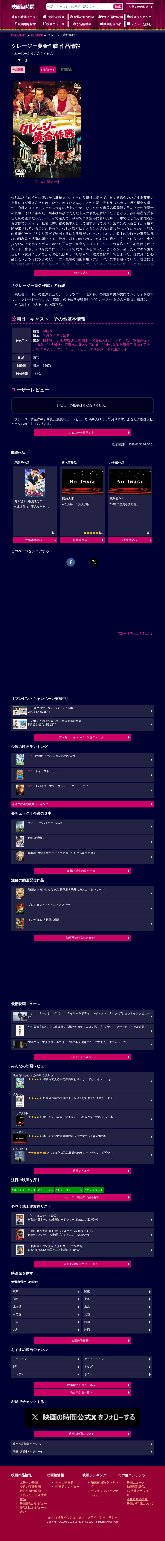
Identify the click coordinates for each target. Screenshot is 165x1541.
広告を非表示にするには (134, 633)
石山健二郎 (97, 345)
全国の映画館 (64, 1482)
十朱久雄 (112, 345)
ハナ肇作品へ (128, 540)
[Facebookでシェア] (70, 562)
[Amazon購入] (47, 181)
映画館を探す (27, 24)
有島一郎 (43, 345)
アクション (20, 1359)
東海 (87, 1298)
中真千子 (50, 349)
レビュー (46, 69)
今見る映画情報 (137, 1499)
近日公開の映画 (112, 17)
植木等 (47, 340)
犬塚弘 (97, 340)
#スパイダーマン (22, 1190)
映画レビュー (81, 1170)
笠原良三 (49, 336)
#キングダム (92, 1190)
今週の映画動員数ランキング (30, 804)
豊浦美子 (139, 345)
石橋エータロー (114, 340)
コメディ (18, 1374)
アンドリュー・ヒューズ (75, 349)
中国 (15, 1321)
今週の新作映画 (83, 17)
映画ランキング (140, 17)
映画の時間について (81, 1433)
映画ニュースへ (81, 1056)
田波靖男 (63, 336)
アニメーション (94, 1359)
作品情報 (37, 35)
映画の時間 (18, 35)
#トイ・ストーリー (68, 1190)
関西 (15, 1298)
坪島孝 (47, 331)
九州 (15, 1329)
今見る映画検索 (138, 6)
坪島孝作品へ (33, 540)
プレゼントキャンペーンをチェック (81, 737)
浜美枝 (76, 340)
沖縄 (87, 1329)
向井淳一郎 (102, 349)
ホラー (88, 1374)
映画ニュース (55, 24)
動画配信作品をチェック (81, 937)
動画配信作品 (112, 24)
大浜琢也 (57, 345)
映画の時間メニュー (25, 17)
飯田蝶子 (126, 345)
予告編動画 (83, 24)
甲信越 (17, 1314)
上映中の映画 (55, 17)
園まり (86, 340)
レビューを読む (140, 24)
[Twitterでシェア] (94, 562)
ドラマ (17, 60)
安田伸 (131, 340)
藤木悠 (83, 345)
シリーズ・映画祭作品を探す (81, 1197)
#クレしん (44, 1190)
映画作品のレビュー (33, 1503)
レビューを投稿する (81, 432)
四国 (87, 1321)
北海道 (17, 1306)
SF (15, 1366)
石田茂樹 (71, 345)
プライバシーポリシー (102, 1517)
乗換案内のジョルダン (69, 1517)
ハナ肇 (58, 340)
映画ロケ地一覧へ (81, 1392)
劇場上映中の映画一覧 (81, 870)
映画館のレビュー (67, 1486)
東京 (15, 1291)
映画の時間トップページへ (29, 1451)
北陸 (87, 1314)
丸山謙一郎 (119, 349)
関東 (87, 1291)
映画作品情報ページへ (27, 1443)
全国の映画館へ (81, 1340)
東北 (87, 1306)
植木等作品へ (81, 540)
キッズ (88, 1366)
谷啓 (67, 340)
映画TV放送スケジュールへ (81, 1264)
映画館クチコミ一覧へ (81, 1385)
